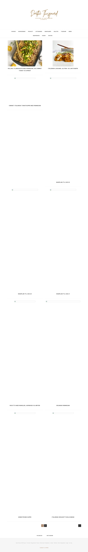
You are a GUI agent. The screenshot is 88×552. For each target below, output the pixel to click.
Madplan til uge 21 (63, 294)
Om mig (50, 35)
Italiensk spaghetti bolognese (63, 517)
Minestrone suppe (24, 517)
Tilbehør (63, 31)
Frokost (30, 31)
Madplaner (48, 31)
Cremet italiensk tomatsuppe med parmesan (25, 105)
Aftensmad (39, 31)
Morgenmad (21, 31)
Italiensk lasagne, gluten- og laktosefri (63, 68)
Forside (13, 31)
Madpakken (36, 35)
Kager (44, 35)
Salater (56, 31)
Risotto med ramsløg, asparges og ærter (25, 405)
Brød (70, 31)
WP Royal (24, 543)
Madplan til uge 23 (25, 294)
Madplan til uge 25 (63, 182)
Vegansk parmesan (63, 405)
